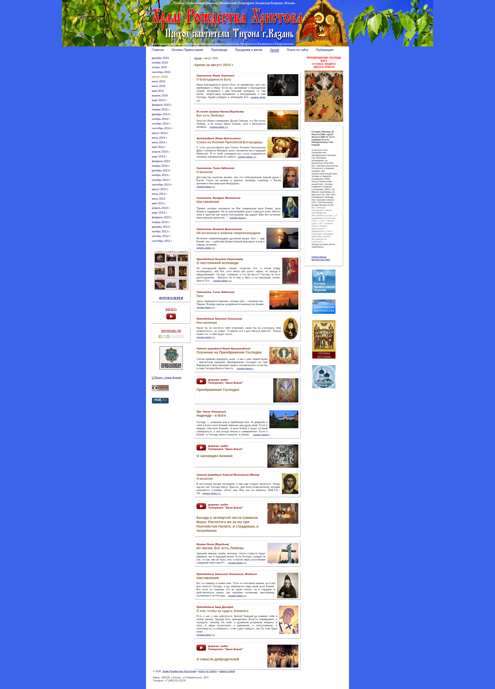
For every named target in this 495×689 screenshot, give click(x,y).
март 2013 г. (159, 212)
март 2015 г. (159, 100)
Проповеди (219, 49)
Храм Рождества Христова (179, 671)
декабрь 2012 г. (161, 226)
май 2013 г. (159, 203)
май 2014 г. (159, 146)
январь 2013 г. (161, 222)
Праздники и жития (248, 49)
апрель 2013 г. (161, 207)
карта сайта (227, 671)
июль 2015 (158, 81)
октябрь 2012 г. (161, 236)
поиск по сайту (207, 671)
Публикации (324, 49)
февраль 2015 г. (162, 104)
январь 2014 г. (161, 165)
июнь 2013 (158, 198)
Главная (158, 49)
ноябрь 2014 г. (161, 118)
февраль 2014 (161, 161)
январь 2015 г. (161, 109)
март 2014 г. (159, 156)
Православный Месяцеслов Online (321, 258)
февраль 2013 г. (162, 217)
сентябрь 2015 (161, 72)
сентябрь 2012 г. (162, 240)
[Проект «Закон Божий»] (167, 377)
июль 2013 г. (159, 193)
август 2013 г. (160, 189)
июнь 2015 (158, 86)
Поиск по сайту (297, 49)
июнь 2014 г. (159, 142)
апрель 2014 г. (161, 151)
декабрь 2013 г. (161, 170)
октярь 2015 (159, 67)
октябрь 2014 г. (161, 123)
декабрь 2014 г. (161, 114)
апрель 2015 (160, 95)
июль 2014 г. (159, 137)
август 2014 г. (160, 133)
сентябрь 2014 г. (162, 128)
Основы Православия (187, 49)
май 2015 (158, 90)
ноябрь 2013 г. (161, 175)
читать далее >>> (205, 635)
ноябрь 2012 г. (161, 231)
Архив (274, 49)
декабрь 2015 (160, 57)
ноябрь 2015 (160, 62)
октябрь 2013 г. (161, 179)
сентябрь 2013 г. (162, 184)
